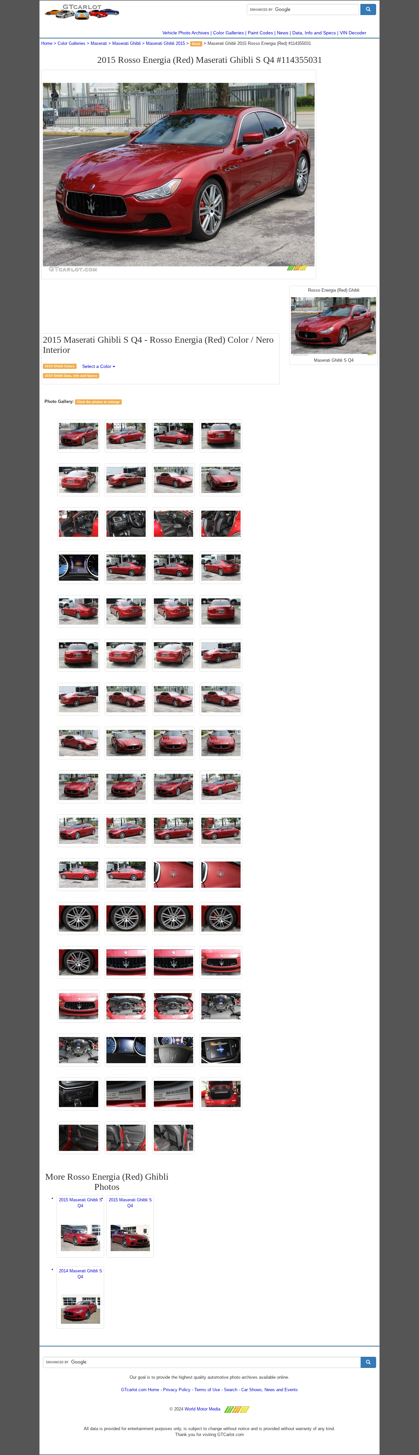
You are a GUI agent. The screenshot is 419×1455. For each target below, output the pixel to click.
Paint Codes (260, 32)
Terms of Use (207, 1389)
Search (230, 1389)
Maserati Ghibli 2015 (165, 43)
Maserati (99, 43)
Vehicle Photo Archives (185, 32)
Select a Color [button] (97, 366)
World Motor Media (202, 1409)
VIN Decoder (353, 32)
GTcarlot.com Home (140, 1389)
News (282, 32)
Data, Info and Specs (314, 32)
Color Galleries (228, 32)
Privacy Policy (177, 1389)
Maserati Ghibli (126, 43)
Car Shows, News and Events (269, 1389)
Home (46, 43)
